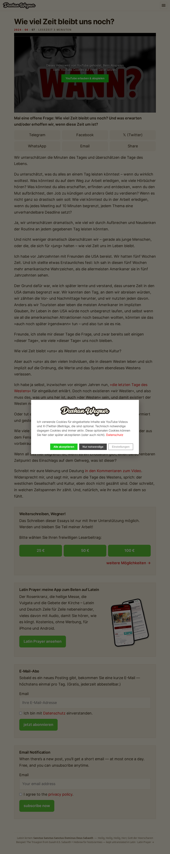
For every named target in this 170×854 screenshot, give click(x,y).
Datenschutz (114, 435)
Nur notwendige (93, 446)
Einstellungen (121, 446)
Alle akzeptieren (63, 446)
